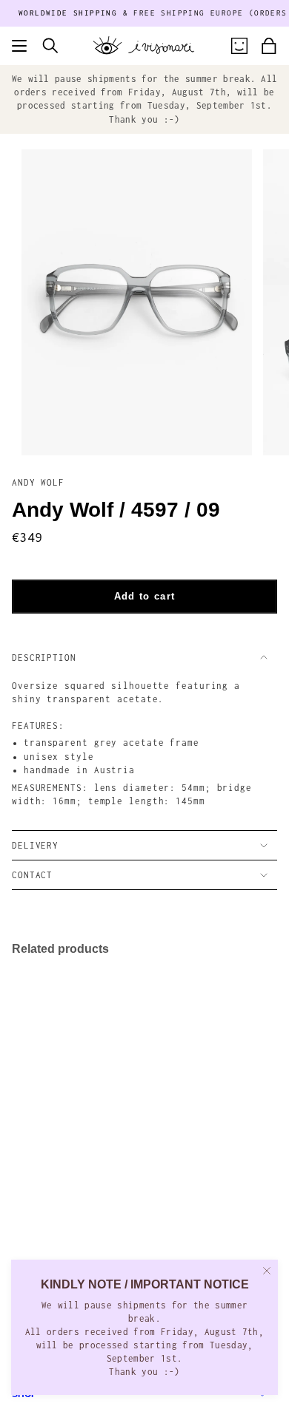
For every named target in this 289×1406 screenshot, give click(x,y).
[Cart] (269, 46)
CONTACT (32, 875)
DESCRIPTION (44, 657)
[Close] (267, 1271)
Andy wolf (38, 482)
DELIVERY (35, 845)
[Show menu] (19, 46)
